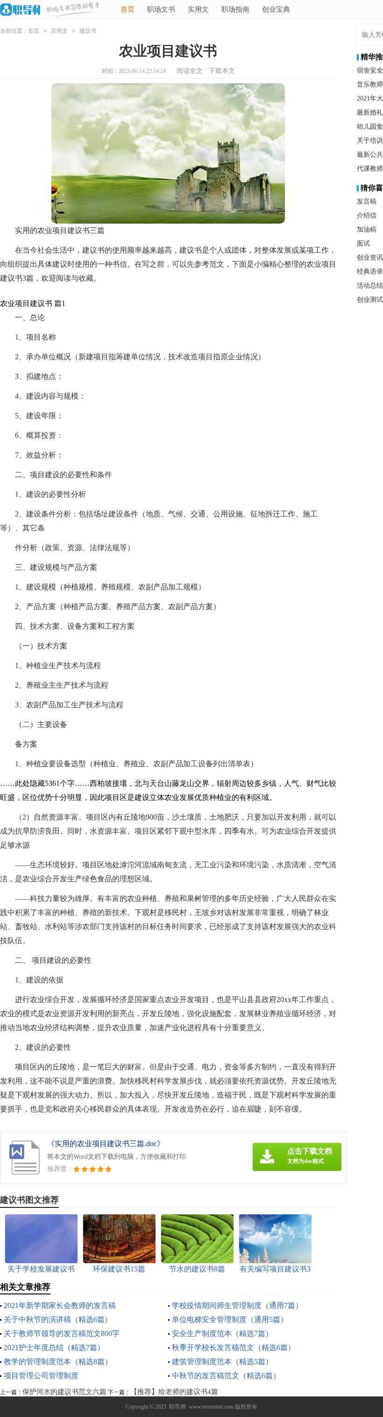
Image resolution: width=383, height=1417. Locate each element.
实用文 (198, 9)
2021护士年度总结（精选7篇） (54, 1348)
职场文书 (161, 9)
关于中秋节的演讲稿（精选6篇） (58, 1319)
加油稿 (366, 229)
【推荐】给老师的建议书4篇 (174, 1391)
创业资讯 (370, 257)
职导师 (177, 1406)
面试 (363, 243)
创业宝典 (276, 9)
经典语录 (370, 271)
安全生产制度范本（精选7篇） (222, 1333)
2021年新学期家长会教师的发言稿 (60, 1305)
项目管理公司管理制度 (41, 1376)
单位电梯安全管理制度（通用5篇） (230, 1319)
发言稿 (366, 201)
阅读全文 (190, 70)
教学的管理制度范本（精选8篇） (58, 1362)
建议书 (87, 31)
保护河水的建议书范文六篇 (64, 1391)
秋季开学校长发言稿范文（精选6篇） (233, 1348)
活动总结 (370, 285)
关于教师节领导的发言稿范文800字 (62, 1333)
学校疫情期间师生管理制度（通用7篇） (237, 1305)
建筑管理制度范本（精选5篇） (222, 1362)
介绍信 (366, 215)
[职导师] (20, 10)
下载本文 (222, 70)
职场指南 (235, 9)
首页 (128, 9)
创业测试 (370, 299)
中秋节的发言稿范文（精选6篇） (226, 1376)
